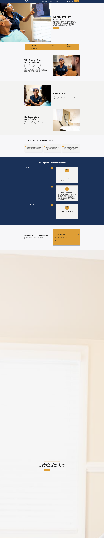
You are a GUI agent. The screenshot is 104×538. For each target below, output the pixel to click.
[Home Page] (29, 1)
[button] (46, 1)
